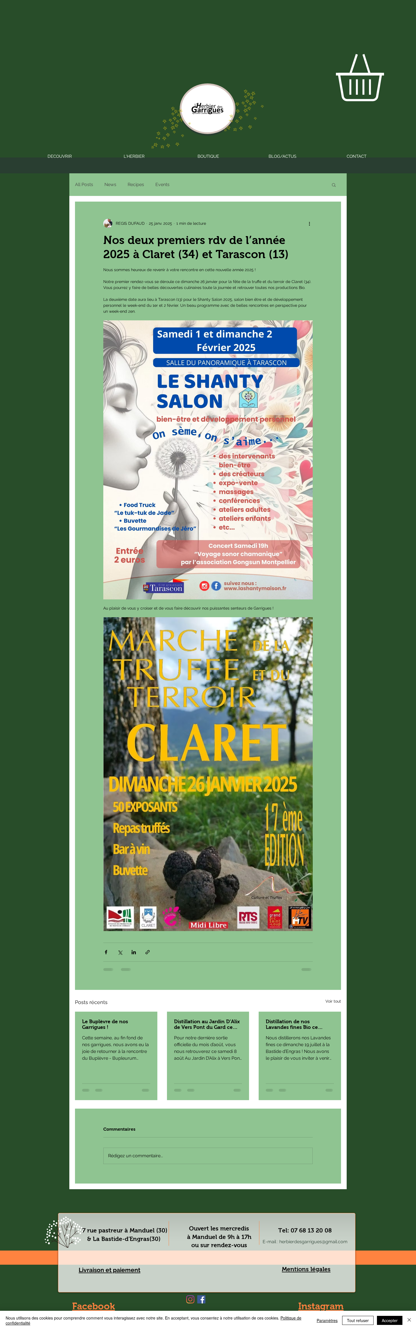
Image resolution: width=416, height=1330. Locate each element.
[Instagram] (190, 1299)
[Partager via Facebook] (106, 952)
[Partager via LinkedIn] (133, 952)
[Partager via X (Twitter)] (120, 952)
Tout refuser (358, 1320)
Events (162, 184)
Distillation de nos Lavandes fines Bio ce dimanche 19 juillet (292, 1024)
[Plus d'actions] (309, 223)
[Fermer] (409, 1320)
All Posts (84, 184)
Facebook (93, 1306)
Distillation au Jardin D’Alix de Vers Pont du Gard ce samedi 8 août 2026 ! (207, 1024)
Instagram (321, 1306)
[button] (333, 184)
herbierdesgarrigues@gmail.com (313, 1241)
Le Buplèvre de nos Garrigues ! (105, 1024)
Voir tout (333, 1001)
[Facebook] (201, 1299)
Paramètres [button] (327, 1320)
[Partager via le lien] (147, 952)
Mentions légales (306, 1269)
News (110, 184)
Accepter (390, 1320)
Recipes (136, 184)
